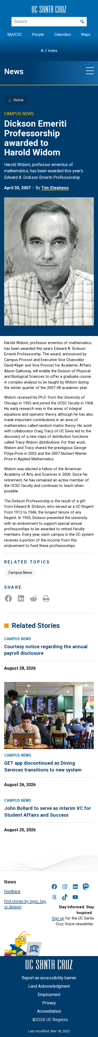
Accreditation (49, 1011)
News (14, 71)
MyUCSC (15, 34)
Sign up (58, 918)
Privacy (49, 1002)
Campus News (20, 572)
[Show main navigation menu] (90, 70)
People (38, 34)
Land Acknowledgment (49, 986)
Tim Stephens (55, 187)
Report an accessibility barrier (49, 977)
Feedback (12, 891)
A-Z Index (49, 51)
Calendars (62, 34)
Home (19, 100)
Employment (49, 994)
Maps (85, 34)
